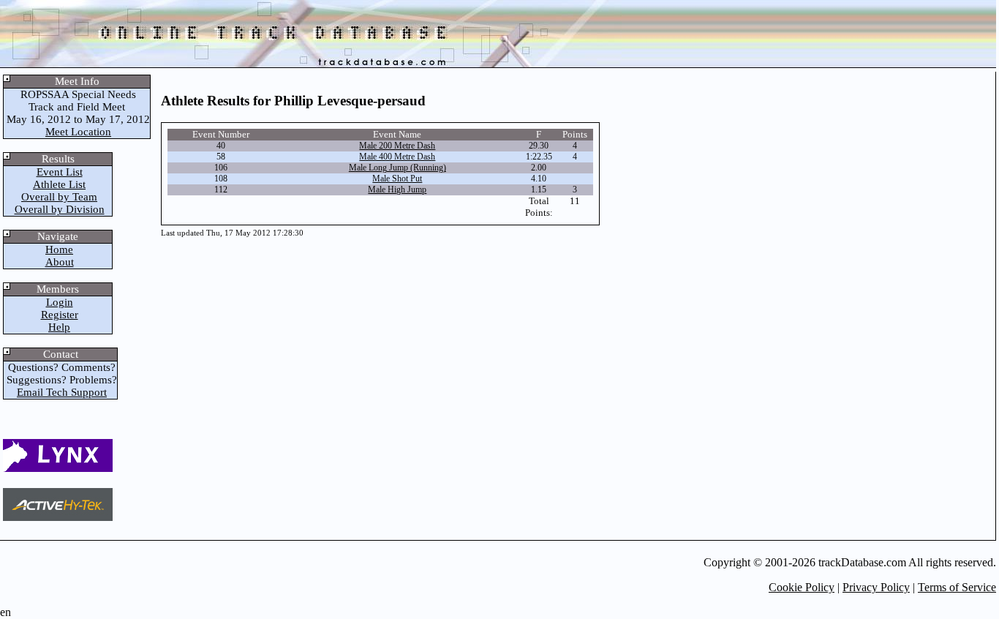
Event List (60, 172)
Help (59, 327)
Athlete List (59, 184)
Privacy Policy (876, 587)
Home (59, 249)
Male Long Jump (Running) (397, 167)
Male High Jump (397, 189)
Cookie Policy (801, 587)
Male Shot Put (397, 178)
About (59, 262)
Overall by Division (60, 209)
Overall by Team (59, 197)
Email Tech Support (62, 392)
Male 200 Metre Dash (397, 145)
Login (59, 302)
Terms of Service (957, 587)
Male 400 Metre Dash (397, 156)
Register (59, 314)
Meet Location (78, 132)
